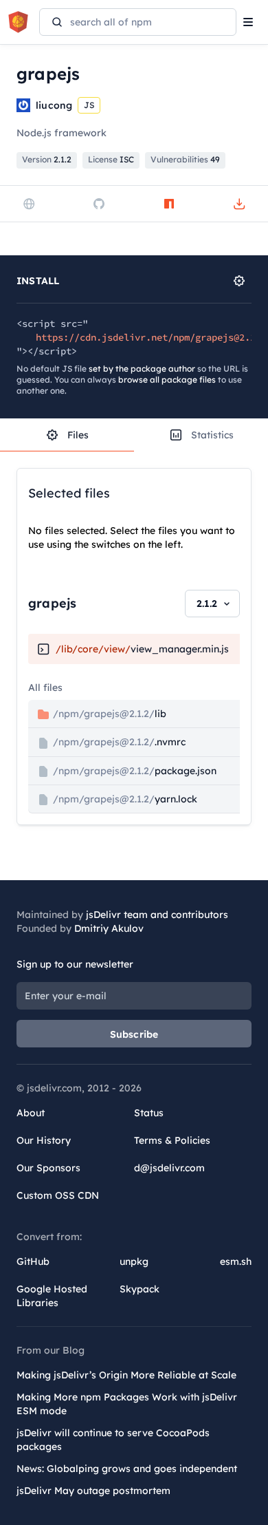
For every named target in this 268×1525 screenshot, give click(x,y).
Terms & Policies (172, 1140)
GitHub (32, 1261)
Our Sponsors (48, 1168)
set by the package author (142, 368)
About (30, 1113)
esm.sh (236, 1261)
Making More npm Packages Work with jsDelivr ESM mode (126, 1404)
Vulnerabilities (185, 159)
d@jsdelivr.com (169, 1168)
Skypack (139, 1289)
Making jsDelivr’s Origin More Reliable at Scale (126, 1375)
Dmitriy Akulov (109, 928)
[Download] (239, 203)
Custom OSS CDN (57, 1195)
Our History (43, 1140)
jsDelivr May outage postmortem (93, 1490)
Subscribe (134, 1034)
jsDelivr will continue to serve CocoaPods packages (113, 1440)
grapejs (52, 603)
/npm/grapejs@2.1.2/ (108, 713)
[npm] (169, 203)
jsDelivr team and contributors (157, 914)
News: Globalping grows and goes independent (126, 1468)
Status (149, 1113)
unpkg (134, 1261)
